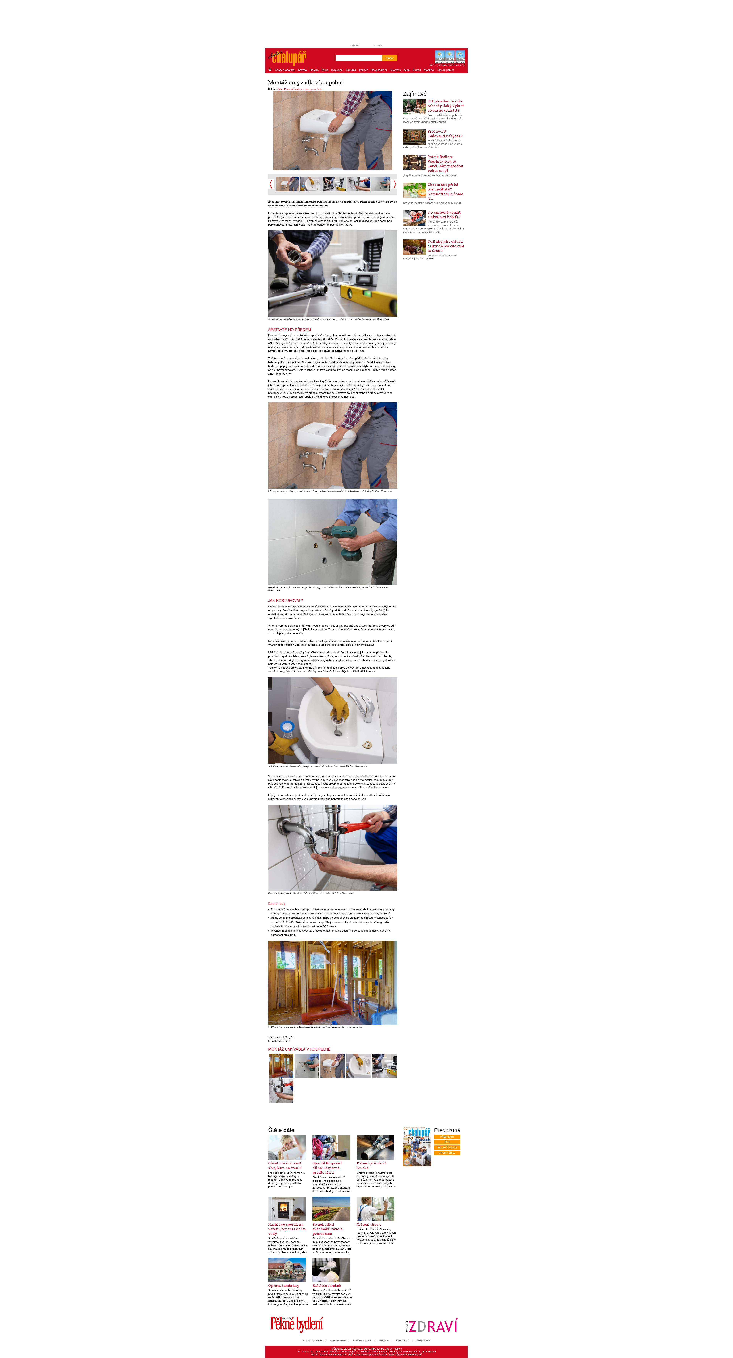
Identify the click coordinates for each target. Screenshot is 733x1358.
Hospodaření (379, 69)
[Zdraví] (431, 1324)
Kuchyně (395, 69)
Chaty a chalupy (285, 69)
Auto (407, 69)
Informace (423, 1340)
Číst (447, 1142)
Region (314, 69)
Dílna (325, 69)
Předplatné (338, 1340)
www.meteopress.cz (454, 65)
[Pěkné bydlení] (296, 1324)
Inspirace (337, 69)
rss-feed (317, 89)
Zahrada (351, 69)
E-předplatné (362, 1340)
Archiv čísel (447, 1153)
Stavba (302, 69)
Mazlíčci (429, 69)
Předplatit (447, 1136)
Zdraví (355, 45)
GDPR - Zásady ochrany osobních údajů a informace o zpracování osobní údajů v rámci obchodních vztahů (366, 1354)
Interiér (363, 69)
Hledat (390, 58)
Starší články (445, 69)
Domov (378, 45)
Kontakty (402, 1340)
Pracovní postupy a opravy (298, 89)
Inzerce (384, 1340)
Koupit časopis (447, 1147)
